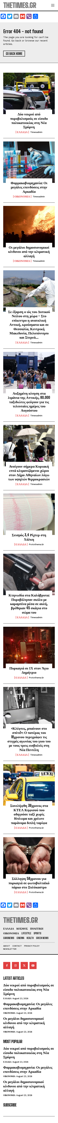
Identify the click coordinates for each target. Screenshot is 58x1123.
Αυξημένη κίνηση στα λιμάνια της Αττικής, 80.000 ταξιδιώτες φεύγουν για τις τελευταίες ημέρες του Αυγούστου (29, 402)
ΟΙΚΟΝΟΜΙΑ (22, 196)
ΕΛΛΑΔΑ (22, 132)
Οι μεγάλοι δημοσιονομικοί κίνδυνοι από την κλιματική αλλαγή (29, 251)
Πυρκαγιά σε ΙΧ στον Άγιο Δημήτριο (29, 670)
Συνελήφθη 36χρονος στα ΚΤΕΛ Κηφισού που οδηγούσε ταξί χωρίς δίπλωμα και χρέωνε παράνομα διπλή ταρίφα (29, 814)
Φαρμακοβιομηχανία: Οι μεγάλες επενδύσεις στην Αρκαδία (29, 187)
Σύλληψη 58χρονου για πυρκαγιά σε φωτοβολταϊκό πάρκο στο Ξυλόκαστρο (29, 882)
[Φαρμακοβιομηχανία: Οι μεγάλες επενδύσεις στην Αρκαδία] (29, 162)
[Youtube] (33, 965)
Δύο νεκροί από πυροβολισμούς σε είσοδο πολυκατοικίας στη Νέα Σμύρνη (29, 120)
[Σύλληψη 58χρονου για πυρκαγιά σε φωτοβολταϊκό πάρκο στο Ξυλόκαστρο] (29, 858)
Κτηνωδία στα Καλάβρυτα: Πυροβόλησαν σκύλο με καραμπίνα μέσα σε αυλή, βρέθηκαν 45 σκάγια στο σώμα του (29, 603)
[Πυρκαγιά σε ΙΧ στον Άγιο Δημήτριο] (29, 647)
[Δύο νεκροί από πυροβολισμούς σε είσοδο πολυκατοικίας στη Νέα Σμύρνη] (29, 93)
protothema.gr (36, 544)
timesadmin (36, 132)
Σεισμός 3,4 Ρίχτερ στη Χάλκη (29, 537)
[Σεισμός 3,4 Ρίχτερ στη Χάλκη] (29, 514)
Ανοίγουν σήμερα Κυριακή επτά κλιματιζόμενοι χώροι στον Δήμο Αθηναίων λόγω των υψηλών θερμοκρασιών (29, 472)
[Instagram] (15, 965)
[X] (24, 965)
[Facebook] (6, 965)
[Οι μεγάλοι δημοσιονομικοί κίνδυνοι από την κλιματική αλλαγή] (29, 226)
